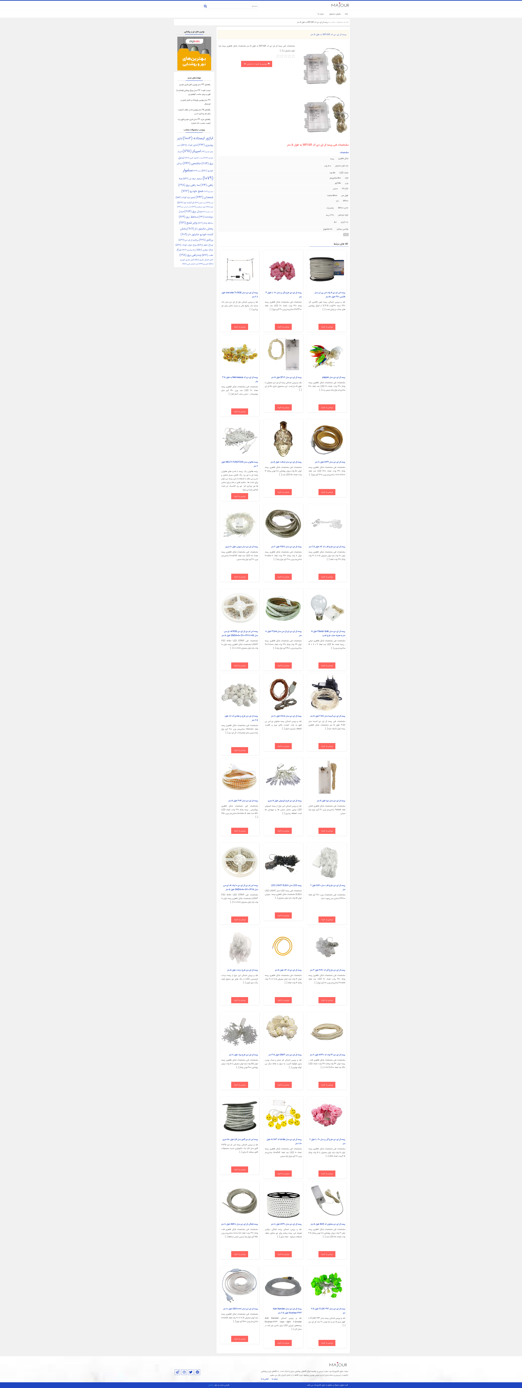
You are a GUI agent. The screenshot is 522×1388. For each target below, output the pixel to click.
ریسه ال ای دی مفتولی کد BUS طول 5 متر (328, 1224)
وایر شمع (188, 222)
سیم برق (208, 191)
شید (209, 202)
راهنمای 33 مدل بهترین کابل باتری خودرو (194, 84)
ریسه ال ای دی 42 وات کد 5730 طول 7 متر (327, 1054)
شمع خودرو (192, 191)
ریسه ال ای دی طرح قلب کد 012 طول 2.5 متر (327, 546)
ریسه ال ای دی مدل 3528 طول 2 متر (286, 546)
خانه (346, 14)
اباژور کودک (189, 145)
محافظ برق (188, 217)
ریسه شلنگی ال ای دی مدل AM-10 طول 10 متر (239, 1224)
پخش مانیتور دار (200, 228)
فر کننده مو (185, 203)
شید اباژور (200, 202)
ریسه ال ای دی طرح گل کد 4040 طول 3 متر (327, 970)
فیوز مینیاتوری (199, 207)
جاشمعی (192, 163)
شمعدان (204, 197)
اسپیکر (192, 151)
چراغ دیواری (205, 250)
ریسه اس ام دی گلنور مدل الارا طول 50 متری (240, 1139)
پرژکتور (206, 240)
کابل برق (203, 264)
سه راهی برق (189, 185)
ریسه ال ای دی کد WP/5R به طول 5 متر (329, 34)
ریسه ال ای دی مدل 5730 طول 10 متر (286, 1224)
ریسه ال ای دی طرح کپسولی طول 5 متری (285, 800)
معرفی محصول (335, 14)
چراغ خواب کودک (186, 245)
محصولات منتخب (336, 22)
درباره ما (321, 14)
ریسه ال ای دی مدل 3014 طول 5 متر (243, 800)
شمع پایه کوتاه (185, 197)
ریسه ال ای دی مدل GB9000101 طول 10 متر (240, 1309)
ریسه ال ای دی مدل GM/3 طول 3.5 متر (285, 1054)
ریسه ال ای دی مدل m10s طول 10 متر (286, 716)
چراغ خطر (205, 245)
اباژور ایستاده (198, 138)
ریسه (345, 234)
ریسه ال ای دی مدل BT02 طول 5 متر (286, 377)
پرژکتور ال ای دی (188, 240)
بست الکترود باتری (194, 157)
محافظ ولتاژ (205, 223)
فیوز (209, 207)
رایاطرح (211, 1385)
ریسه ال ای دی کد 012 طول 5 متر (288, 970)
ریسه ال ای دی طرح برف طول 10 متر (243, 1054)
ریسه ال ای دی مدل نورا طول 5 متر (331, 800)
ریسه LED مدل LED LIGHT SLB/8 (286, 885)
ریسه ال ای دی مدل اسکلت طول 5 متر (286, 462)
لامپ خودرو (208, 212)
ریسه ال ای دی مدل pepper (333, 377)
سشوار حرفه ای (192, 179)
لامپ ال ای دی (184, 207)
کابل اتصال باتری (204, 260)
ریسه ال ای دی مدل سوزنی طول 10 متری (241, 546)
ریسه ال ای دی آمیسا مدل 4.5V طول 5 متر (327, 716)
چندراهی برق (190, 255)
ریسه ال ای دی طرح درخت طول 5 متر (242, 970)
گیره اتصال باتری (190, 264)
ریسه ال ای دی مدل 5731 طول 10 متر (330, 462)
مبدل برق (193, 211)
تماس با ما (265, 1379)
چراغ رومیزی (189, 249)
